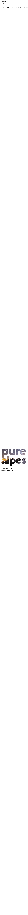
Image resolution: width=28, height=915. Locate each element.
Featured (6, 7)
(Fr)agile (20, 7)
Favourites (13, 7)
